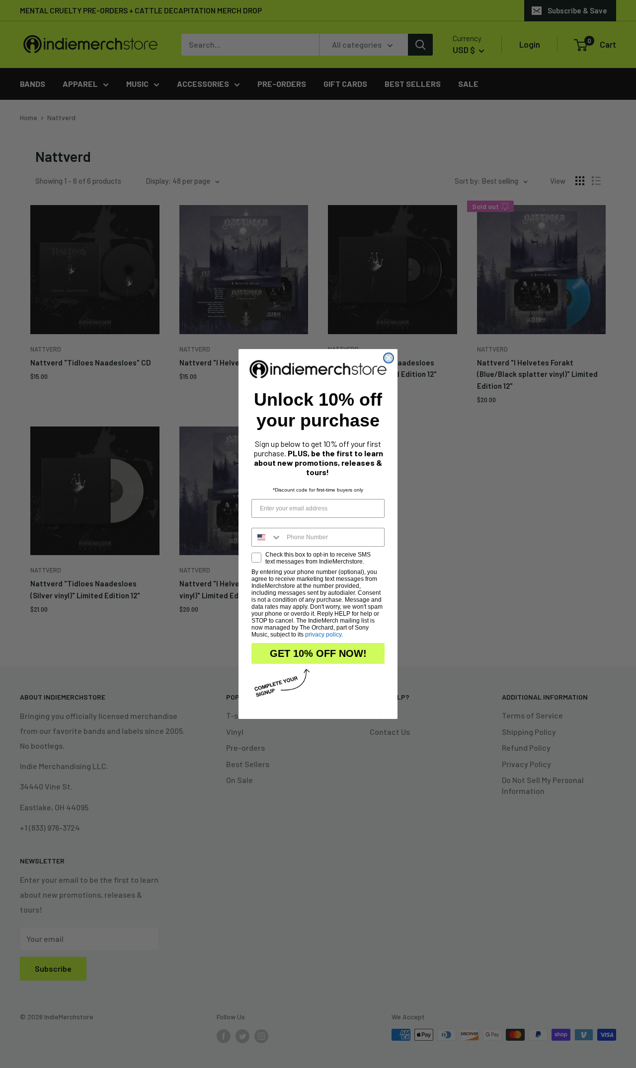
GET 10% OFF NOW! (318, 653)
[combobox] (267, 537)
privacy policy (323, 634)
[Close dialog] (389, 358)
